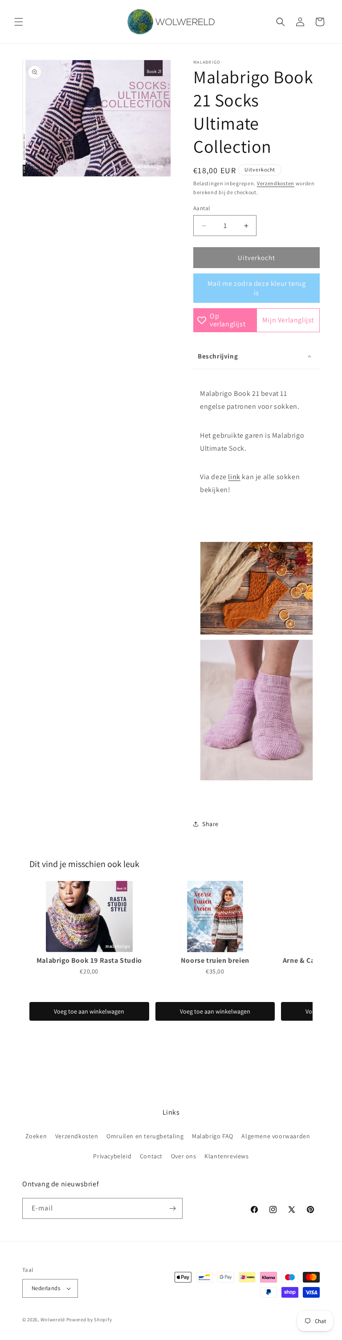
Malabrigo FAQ (212, 1136)
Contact (151, 1156)
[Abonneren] (172, 1208)
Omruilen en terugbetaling (144, 1136)
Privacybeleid (112, 1156)
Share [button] (210, 824)
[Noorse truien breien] (215, 916)
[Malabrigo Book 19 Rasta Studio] (89, 916)
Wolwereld (53, 1319)
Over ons (183, 1156)
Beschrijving (218, 356)
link (234, 476)
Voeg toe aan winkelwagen (89, 1011)
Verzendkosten (275, 183)
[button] (18, 22)
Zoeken (36, 1136)
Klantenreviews (226, 1156)
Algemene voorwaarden (275, 1136)
